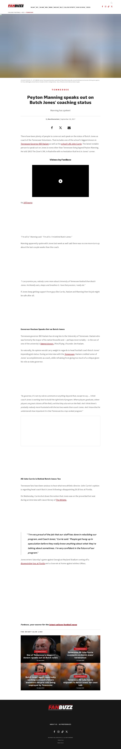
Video (88, 7)
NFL (37, 7)
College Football (14, 12)
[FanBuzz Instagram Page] (105, 6)
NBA (46, 7)
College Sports (69, 7)
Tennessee (29, 12)
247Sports (28, 202)
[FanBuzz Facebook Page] (102, 6)
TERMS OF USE (60, 740)
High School (80, 7)
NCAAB (42, 7)
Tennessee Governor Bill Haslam (35, 144)
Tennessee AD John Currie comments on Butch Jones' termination (80, 655)
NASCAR (56, 7)
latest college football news (63, 624)
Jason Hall (41, 660)
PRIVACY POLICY (60, 743)
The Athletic (61, 500)
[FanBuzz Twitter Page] (112, 6)
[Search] (111, 2)
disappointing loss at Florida (33, 563)
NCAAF (33, 7)
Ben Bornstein (53, 119)
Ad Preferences (65, 724)
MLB (61, 7)
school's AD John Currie (71, 144)
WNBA (51, 7)
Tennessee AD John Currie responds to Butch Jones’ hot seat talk (80, 682)
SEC (23, 12)
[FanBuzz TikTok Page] (108, 6)
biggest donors (47, 343)
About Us (53, 724)
